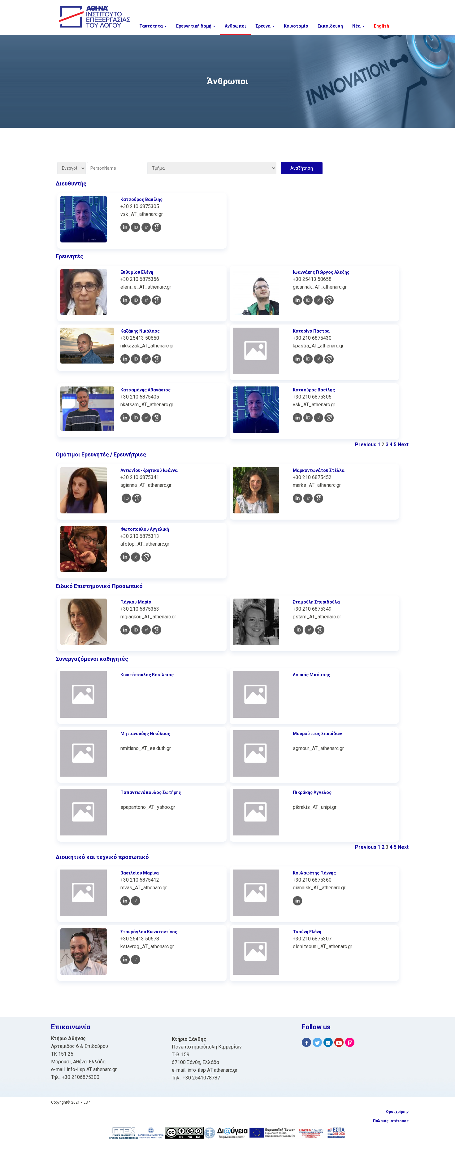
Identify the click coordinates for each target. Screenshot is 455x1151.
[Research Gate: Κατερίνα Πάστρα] (318, 359)
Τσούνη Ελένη (307, 931)
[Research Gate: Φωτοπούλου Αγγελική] (135, 557)
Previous (365, 444)
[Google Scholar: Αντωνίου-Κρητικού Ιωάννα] (136, 498)
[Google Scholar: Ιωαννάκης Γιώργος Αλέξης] (329, 300)
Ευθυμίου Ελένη (136, 272)
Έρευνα (263, 26)
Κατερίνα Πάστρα (311, 331)
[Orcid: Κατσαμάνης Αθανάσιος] (135, 417)
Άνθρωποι (235, 26)
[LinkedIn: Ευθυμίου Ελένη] (125, 300)
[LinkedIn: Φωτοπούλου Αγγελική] (125, 557)
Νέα (357, 26)
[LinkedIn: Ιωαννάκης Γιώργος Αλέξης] (297, 300)
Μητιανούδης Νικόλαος (145, 733)
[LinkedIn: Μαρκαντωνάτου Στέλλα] (297, 498)
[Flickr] (349, 1042)
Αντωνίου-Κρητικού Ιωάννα (149, 470)
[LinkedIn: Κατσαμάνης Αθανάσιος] (125, 417)
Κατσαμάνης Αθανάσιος (145, 389)
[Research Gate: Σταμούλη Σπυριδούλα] (309, 629)
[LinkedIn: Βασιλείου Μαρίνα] (125, 900)
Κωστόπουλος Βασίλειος (147, 674)
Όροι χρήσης (397, 1112)
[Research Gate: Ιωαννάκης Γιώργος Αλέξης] (318, 300)
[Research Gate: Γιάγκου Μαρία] (146, 629)
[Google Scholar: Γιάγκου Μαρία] (156, 629)
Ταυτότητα (151, 26)
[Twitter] (317, 1042)
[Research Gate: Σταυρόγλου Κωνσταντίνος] (135, 959)
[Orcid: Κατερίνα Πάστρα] (308, 359)
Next (403, 444)
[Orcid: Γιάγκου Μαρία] (135, 629)
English (381, 26)
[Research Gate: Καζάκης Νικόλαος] (146, 359)
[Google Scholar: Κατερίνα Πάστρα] (329, 359)
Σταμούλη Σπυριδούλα (316, 601)
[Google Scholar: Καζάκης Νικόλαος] (156, 359)
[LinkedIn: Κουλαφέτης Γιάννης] (297, 900)
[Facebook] (306, 1042)
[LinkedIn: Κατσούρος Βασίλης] (125, 227)
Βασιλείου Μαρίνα (139, 872)
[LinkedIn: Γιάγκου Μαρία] (125, 629)
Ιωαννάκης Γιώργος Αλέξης (321, 272)
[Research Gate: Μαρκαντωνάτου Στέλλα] (308, 498)
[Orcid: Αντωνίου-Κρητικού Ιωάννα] (126, 498)
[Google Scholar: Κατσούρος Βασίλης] (156, 227)
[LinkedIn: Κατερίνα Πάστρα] (297, 359)
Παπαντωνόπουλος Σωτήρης (150, 792)
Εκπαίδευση (330, 26)
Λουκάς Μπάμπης (311, 674)
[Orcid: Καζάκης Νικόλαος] (135, 359)
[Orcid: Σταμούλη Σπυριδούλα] (298, 629)
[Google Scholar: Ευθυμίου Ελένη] (156, 300)
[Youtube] (339, 1042)
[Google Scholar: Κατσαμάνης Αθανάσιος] (156, 417)
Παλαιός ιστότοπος (391, 1121)
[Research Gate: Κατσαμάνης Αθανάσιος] (146, 417)
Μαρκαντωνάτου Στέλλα (318, 470)
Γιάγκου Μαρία (135, 601)
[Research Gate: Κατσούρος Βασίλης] (146, 227)
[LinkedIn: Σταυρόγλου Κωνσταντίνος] (125, 959)
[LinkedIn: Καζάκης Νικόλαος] (125, 359)
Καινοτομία (296, 26)
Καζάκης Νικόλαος (140, 331)
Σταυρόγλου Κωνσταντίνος (148, 931)
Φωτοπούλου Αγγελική (144, 529)
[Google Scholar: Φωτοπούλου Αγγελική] (146, 557)
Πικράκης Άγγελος (312, 792)
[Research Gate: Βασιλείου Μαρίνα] (135, 900)
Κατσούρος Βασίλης (141, 199)
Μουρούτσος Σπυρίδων (317, 733)
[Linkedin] (328, 1042)
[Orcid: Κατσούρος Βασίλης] (135, 227)
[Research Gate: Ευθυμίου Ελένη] (146, 300)
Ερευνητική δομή (194, 26)
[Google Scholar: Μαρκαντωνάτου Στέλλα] (318, 498)
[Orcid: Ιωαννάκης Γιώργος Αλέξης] (308, 300)
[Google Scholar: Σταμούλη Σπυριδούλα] (319, 629)
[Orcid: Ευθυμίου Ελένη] (135, 300)
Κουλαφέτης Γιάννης (314, 872)
